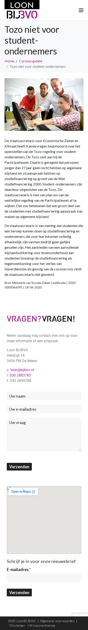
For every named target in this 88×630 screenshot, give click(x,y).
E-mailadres (19, 569)
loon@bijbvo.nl (22, 370)
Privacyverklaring (42, 625)
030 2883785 (20, 375)
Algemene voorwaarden (57, 621)
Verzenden (19, 466)
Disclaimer (17, 625)
